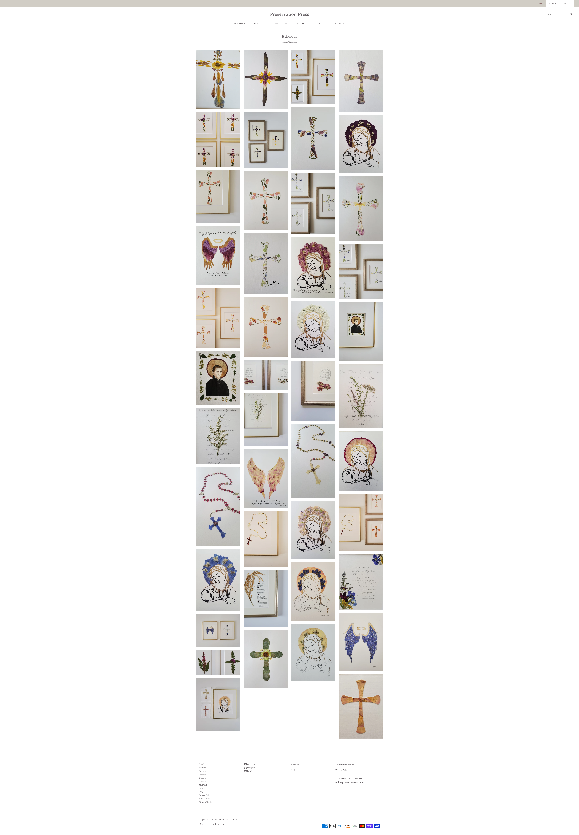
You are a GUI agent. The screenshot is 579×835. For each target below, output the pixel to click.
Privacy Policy (204, 795)
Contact (202, 781)
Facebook (251, 764)
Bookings (240, 23)
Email (249, 771)
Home (285, 41)
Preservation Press (229, 819)
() (552, 3)
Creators (202, 777)
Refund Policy (204, 798)
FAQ (201, 791)
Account (538, 3)
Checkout (567, 3)
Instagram (251, 767)
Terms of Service (205, 802)
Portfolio (281, 23)
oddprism (218, 823)
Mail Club (319, 23)
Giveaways (339, 23)
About (300, 23)
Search (201, 764)
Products (259, 23)
